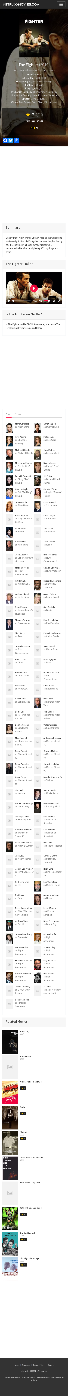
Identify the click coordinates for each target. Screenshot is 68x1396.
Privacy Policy (38, 1365)
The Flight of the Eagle (29, 1258)
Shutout (23, 1132)
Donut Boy (24, 1031)
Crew (18, 414)
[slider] (21, 300)
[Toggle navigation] (61, 4)
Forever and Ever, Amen (30, 1182)
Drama (37, 74)
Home (16, 1365)
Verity (22, 1107)
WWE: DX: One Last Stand (31, 1208)
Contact (51, 1365)
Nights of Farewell (27, 1233)
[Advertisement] (34, 185)
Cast (9, 414)
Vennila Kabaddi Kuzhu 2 (30, 1081)
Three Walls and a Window (31, 1157)
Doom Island (25, 1056)
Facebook (26, 1365)
